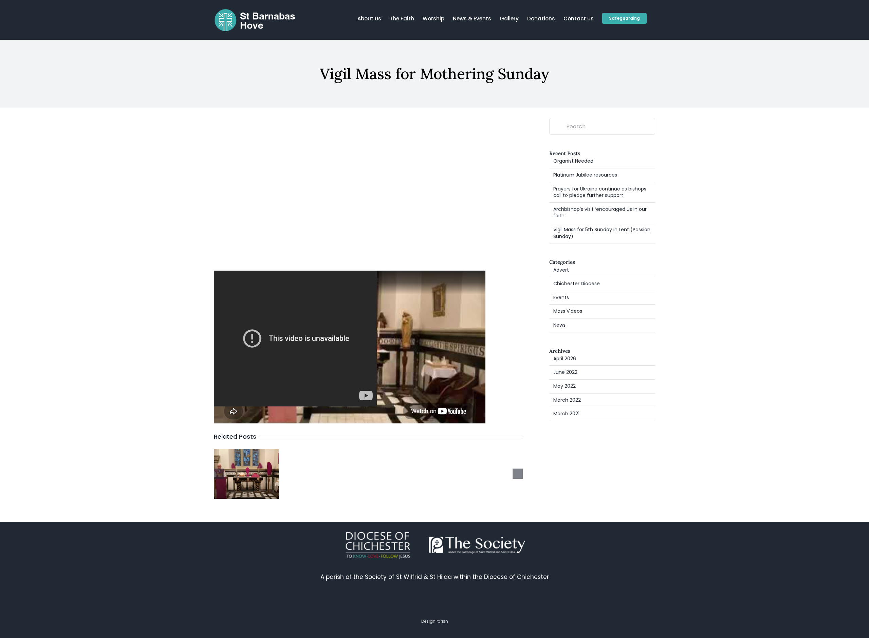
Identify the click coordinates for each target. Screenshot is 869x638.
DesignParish (434, 621)
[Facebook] (411, 603)
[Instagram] (442, 603)
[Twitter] (427, 603)
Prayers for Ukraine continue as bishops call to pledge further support (599, 192)
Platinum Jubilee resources (585, 174)
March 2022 (567, 400)
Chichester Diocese (576, 283)
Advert (561, 270)
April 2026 (564, 358)
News (559, 325)
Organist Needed (573, 161)
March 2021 (566, 413)
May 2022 (564, 386)
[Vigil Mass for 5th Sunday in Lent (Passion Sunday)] (246, 453)
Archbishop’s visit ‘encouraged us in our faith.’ (600, 212)
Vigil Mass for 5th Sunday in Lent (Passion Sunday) (601, 233)
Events (561, 297)
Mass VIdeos (567, 311)
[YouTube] (458, 603)
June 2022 (565, 372)
